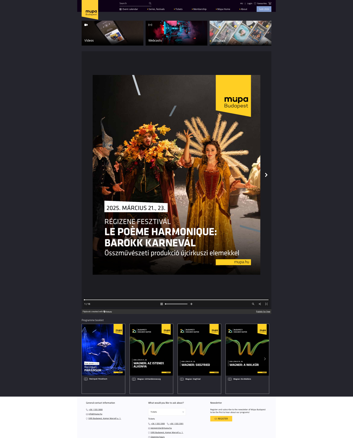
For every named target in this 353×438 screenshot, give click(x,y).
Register (223, 418)
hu (241, 3)
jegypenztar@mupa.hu (161, 428)
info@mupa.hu (95, 414)
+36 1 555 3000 (96, 409)
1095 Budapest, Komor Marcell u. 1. (104, 418)
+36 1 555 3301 (177, 423)
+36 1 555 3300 (158, 423)
